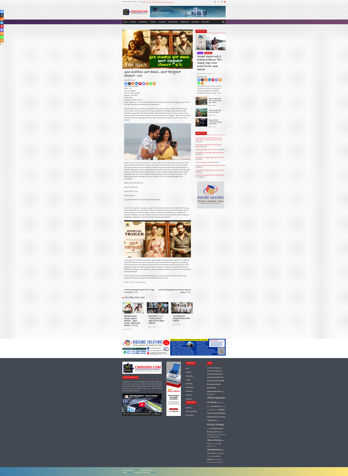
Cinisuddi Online (211, 73)
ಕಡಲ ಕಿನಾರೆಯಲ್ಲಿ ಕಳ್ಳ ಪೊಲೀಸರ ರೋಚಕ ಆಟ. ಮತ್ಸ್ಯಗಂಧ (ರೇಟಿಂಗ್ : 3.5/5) (175, 291)
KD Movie (217, 421)
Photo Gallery (173, 22)
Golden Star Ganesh (215, 411)
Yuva (222, 462)
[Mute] (156, 414)
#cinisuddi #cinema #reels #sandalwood (214, 369)
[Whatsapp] (150, 83)
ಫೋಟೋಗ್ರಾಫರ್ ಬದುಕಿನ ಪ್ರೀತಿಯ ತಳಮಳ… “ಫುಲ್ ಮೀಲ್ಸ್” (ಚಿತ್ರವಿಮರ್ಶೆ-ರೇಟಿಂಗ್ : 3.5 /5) (132, 321)
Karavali (211, 420)
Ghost (217, 410)
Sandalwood (185, 22)
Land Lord (215, 435)
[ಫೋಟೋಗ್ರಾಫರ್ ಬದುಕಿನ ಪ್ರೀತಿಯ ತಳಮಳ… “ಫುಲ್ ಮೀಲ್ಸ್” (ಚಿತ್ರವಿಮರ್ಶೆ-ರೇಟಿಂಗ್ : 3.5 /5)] (133, 303)
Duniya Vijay (222, 406)
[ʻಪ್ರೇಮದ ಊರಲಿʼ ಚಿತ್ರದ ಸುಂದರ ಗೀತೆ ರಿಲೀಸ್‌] (201, 113)
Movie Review (143, 22)
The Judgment (220, 453)
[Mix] (147, 83)
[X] (129, 83)
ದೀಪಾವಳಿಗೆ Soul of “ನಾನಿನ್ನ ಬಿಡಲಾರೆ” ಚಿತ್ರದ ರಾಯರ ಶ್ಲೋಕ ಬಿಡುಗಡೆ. (156, 320)
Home (125, 22)
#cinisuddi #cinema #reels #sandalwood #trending (215, 377)
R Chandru (214, 446)
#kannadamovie (214, 391)
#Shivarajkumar (216, 398)
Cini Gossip (162, 22)
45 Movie (212, 402)
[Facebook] (126, 83)
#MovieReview (211, 394)
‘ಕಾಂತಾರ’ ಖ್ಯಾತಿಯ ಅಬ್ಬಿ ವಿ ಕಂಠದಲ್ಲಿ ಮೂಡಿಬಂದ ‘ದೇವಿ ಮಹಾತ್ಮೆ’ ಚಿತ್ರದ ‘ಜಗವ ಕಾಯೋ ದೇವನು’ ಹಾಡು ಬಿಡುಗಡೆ (209, 63)
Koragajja (209, 429)
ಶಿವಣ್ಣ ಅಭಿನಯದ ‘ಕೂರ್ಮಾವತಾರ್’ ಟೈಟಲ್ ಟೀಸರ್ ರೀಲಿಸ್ (215, 122)
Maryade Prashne (214, 437)
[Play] (125, 414)
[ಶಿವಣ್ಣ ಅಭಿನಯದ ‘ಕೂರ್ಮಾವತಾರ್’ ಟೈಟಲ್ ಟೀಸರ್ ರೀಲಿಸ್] (201, 123)
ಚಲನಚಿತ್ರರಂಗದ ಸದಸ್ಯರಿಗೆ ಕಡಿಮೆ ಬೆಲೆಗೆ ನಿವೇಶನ (181, 318)
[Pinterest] (140, 83)
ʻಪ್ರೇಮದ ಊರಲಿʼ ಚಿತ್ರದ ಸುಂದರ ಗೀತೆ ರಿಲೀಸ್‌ (215, 111)
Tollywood (195, 22)
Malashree (220, 435)
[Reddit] (133, 83)
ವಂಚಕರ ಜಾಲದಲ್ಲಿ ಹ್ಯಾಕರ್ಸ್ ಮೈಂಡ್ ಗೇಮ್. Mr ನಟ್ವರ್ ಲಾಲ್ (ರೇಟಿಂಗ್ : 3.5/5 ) (139, 291)
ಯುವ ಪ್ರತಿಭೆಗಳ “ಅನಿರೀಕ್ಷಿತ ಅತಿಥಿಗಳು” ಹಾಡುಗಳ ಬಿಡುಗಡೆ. (209, 170)
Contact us (189, 408)
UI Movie (212, 456)
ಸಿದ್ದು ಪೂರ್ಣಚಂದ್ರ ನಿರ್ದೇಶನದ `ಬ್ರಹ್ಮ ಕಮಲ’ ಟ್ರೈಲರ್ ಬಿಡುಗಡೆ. (210, 165)
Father (208, 410)
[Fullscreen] (159, 414)
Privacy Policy (190, 415)
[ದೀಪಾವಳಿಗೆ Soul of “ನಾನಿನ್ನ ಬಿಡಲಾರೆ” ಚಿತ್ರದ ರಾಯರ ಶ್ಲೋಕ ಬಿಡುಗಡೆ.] (157, 303)
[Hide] (0, 44)
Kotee (213, 428)
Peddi (223, 440)
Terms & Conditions (191, 411)
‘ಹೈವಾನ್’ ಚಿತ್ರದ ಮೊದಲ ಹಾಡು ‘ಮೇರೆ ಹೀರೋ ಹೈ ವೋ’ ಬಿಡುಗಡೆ (159, 2)
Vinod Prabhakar (217, 462)
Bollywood (205, 22)
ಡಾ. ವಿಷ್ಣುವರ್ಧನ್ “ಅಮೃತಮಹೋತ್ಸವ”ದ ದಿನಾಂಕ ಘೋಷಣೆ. (209, 157)
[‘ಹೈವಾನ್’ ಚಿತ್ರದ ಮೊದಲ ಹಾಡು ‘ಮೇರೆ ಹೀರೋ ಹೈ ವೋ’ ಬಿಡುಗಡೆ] (201, 102)
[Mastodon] (143, 83)
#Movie (222, 392)
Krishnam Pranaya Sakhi (215, 430)
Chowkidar (215, 406)
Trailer (208, 456)
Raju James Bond (214, 444)
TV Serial (153, 22)
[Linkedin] (136, 83)
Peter (208, 444)
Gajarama (212, 410)
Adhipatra (219, 403)
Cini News (133, 22)
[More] (154, 83)
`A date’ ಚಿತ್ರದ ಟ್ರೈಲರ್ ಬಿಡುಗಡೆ (203, 162)
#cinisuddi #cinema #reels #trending (215, 384)
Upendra (216, 460)
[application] (142, 405)
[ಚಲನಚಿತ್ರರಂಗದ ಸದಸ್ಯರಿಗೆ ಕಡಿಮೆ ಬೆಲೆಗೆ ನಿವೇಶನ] (182, 303)
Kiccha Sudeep (215, 424)
